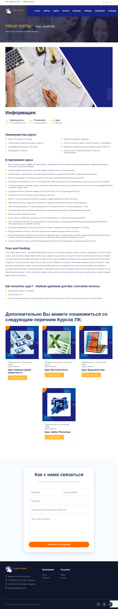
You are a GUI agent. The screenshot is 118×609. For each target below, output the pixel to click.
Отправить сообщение (59, 544)
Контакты (100, 11)
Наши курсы (18, 25)
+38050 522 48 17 (12, 2)
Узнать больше (17, 378)
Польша (77, 11)
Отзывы (112, 11)
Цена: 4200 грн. (14, 366)
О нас (37, 11)
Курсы (47, 11)
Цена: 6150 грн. (88, 366)
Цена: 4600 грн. (51, 366)
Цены (56, 11)
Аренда (88, 11)
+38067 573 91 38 (28, 2)
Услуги (65, 11)
